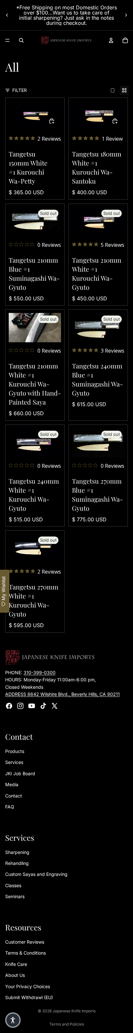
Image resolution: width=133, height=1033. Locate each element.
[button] (13, 1020)
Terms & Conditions (25, 953)
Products (14, 751)
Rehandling (17, 863)
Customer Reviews (24, 942)
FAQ (9, 806)
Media (11, 784)
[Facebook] (9, 705)
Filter (19, 90)
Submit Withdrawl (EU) (29, 997)
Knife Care (16, 964)
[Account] (111, 40)
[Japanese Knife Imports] (66, 40)
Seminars (15, 896)
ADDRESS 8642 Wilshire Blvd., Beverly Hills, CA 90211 (62, 694)
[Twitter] (54, 705)
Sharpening (17, 852)
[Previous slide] (7, 15)
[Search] (21, 40)
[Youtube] (32, 705)
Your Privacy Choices (27, 986)
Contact (13, 795)
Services (14, 762)
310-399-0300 (40, 672)
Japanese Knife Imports (74, 1010)
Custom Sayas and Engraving (36, 874)
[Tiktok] (43, 705)
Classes (13, 885)
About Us (15, 975)
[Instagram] (20, 705)
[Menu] (7, 40)
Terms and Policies (66, 1024)
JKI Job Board (20, 773)
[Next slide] (126, 15)
